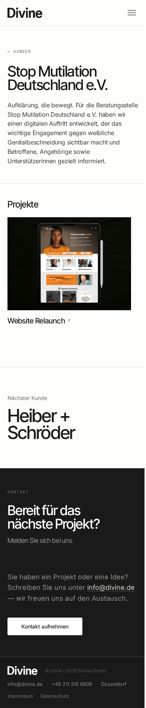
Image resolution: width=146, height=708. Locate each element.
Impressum (20, 696)
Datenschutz (54, 696)
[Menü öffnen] (132, 13)
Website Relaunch (36, 320)
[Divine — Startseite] (66, 13)
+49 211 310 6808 (72, 684)
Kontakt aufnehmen (45, 626)
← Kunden (19, 51)
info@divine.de (111, 587)
